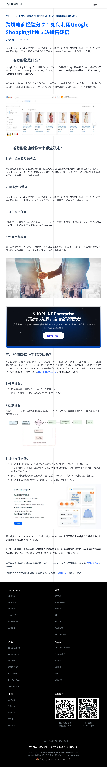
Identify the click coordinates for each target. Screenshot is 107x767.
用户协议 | (34, 746)
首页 (7, 16)
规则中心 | (65, 746)
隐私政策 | (44, 746)
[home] (15, 4)
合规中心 (74, 746)
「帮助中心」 (92, 563)
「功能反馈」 (62, 572)
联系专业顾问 (53, 335)
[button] (96, 4)
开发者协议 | (54, 746)
